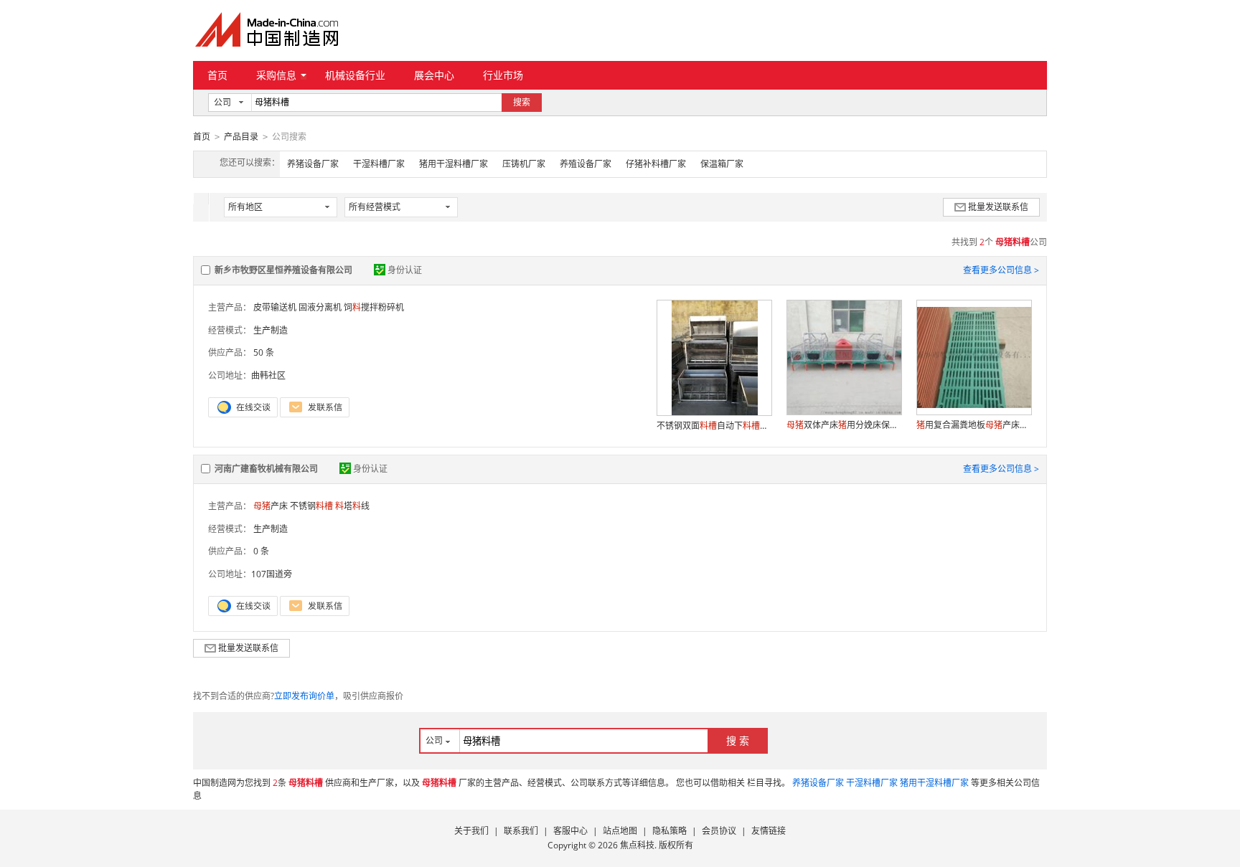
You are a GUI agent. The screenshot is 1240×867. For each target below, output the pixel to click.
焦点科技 (637, 845)
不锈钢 (311, 506)
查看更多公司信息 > (1001, 270)
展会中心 (434, 75)
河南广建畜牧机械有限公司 (266, 469)
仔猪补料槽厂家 (656, 164)
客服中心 (570, 831)
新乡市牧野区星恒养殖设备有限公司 (283, 270)
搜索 (521, 102)
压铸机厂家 (523, 164)
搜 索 (737, 740)
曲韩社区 (268, 375)
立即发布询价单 (304, 696)
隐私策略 (669, 831)
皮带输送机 (274, 307)
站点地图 (620, 831)
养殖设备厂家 (585, 164)
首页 (217, 75)
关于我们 (471, 831)
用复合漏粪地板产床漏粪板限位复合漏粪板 (973, 425)
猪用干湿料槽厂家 (453, 164)
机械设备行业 (355, 75)
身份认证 (405, 270)
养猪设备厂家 (313, 164)
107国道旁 (271, 574)
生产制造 (270, 330)
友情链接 (768, 831)
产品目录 (241, 137)
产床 (270, 506)
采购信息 (276, 75)
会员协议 (719, 831)
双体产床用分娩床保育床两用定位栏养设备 (843, 425)
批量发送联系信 (998, 207)
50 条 (263, 352)
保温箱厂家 (721, 164)
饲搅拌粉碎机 (374, 307)
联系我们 (521, 831)
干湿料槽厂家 (379, 164)
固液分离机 (320, 307)
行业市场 (503, 75)
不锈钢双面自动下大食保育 (714, 426)
